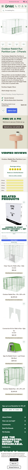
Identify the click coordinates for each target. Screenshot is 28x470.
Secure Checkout (9, 98)
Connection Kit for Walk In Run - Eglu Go (14, 330)
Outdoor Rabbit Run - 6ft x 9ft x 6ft (14, 389)
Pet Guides (6, 432)
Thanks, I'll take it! (14, 240)
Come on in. (6, 447)
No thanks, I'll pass (14, 242)
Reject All (14, 463)
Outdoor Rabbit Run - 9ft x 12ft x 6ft (14, 294)
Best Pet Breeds (7, 428)
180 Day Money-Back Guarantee (13, 100)
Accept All (14, 459)
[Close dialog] (26, 225)
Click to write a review (15, 175)
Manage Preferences (14, 467)
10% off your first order (14, 1)
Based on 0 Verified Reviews (15, 172)
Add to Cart (12, 110)
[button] (1, 27)
